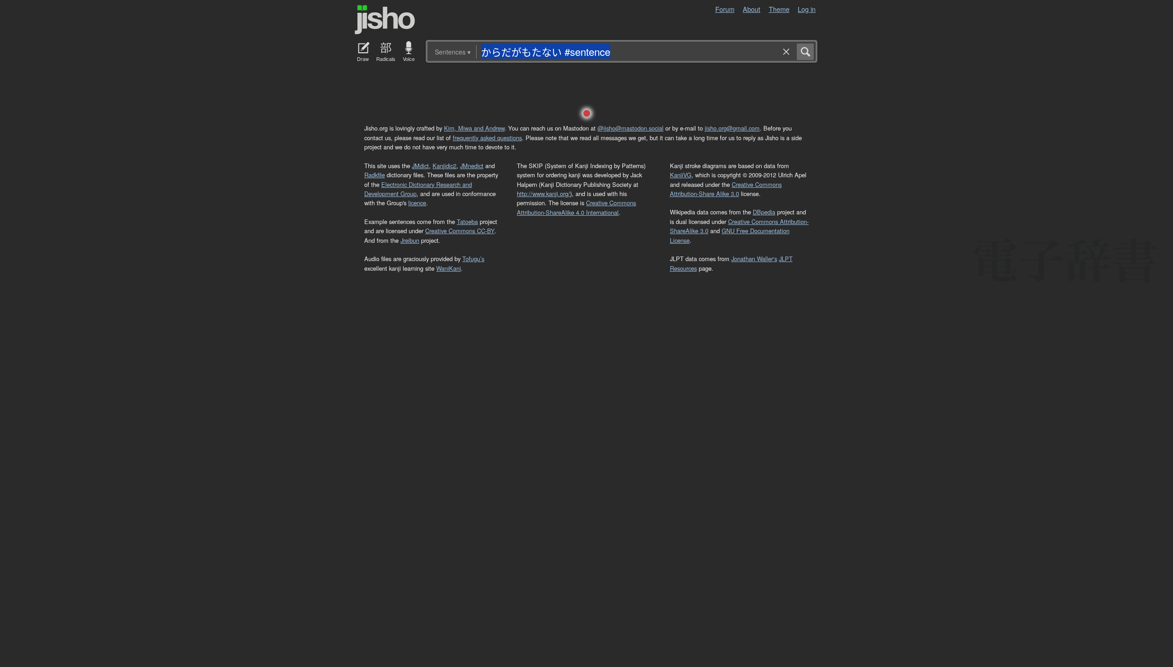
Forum (724, 9)
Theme (779, 9)
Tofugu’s (473, 258)
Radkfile (374, 174)
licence (417, 202)
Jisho (385, 19)
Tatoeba (467, 221)
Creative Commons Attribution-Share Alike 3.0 (726, 189)
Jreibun (409, 240)
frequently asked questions (487, 137)
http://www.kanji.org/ (543, 193)
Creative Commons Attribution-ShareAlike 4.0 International (576, 207)
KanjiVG (680, 174)
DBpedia (764, 212)
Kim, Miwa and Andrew (474, 128)
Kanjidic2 (444, 165)
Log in (807, 9)
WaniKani (448, 268)
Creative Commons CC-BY (459, 230)
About (751, 9)
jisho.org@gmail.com (732, 128)
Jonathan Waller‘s (754, 258)
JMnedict (471, 165)
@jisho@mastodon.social (630, 128)
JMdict (420, 165)
